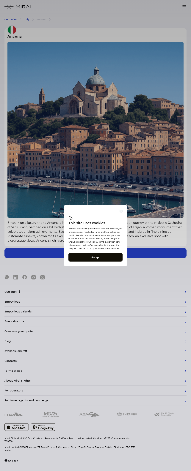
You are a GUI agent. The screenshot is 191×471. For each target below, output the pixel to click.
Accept (95, 257)
